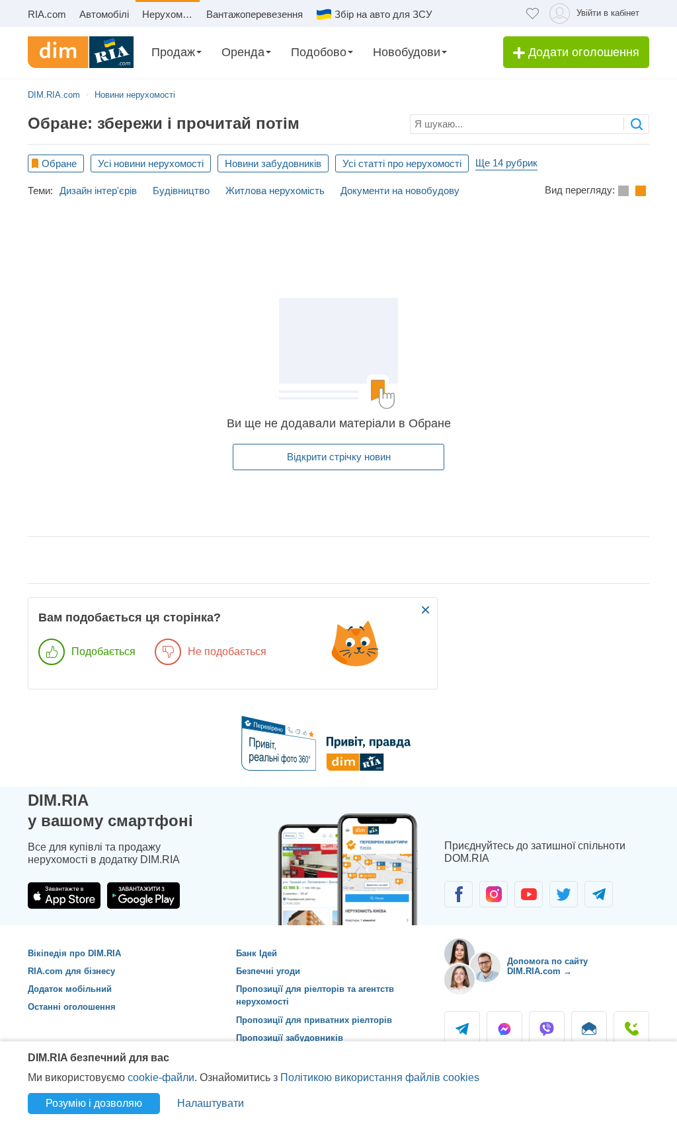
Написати (589, 1029)
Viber (547, 1029)
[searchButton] (636, 124)
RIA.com (47, 14)
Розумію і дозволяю (94, 1103)
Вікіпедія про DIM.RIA (74, 953)
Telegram (462, 1029)
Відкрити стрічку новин (339, 456)
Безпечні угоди (268, 971)
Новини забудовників (273, 163)
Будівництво (181, 190)
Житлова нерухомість (275, 190)
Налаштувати (210, 1103)
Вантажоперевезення (254, 14)
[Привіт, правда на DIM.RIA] (338, 767)
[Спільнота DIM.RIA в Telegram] (598, 894)
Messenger (504, 1029)
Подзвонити (631, 1029)
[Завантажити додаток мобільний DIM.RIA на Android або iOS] (352, 865)
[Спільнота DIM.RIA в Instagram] (493, 894)
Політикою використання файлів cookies (379, 1077)
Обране (59, 163)
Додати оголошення (582, 52)
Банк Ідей (256, 953)
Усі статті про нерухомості (401, 163)
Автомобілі (104, 14)
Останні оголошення (72, 1007)
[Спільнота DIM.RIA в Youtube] (528, 894)
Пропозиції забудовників (289, 1038)
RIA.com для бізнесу (71, 971)
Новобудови (406, 52)
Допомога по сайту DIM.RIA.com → (547, 966)
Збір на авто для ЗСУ (383, 14)
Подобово (318, 52)
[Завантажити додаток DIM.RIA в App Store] (64, 895)
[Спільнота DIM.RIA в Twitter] (563, 894)
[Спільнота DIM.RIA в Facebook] (458, 894)
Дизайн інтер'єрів (98, 190)
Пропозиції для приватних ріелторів (314, 1020)
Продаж (173, 52)
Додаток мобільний (70, 989)
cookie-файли (161, 1077)
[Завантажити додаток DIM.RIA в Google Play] (143, 895)
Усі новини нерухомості (151, 163)
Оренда (242, 52)
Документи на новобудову (399, 190)
